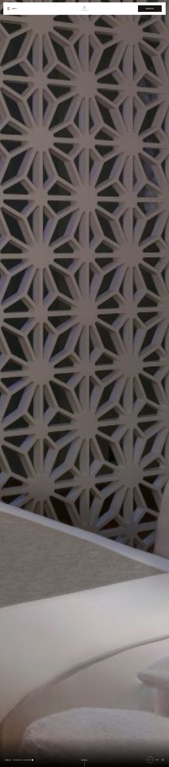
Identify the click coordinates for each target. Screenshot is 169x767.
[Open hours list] (32, 760)
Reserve (150, 9)
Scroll (84, 760)
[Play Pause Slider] (163, 760)
